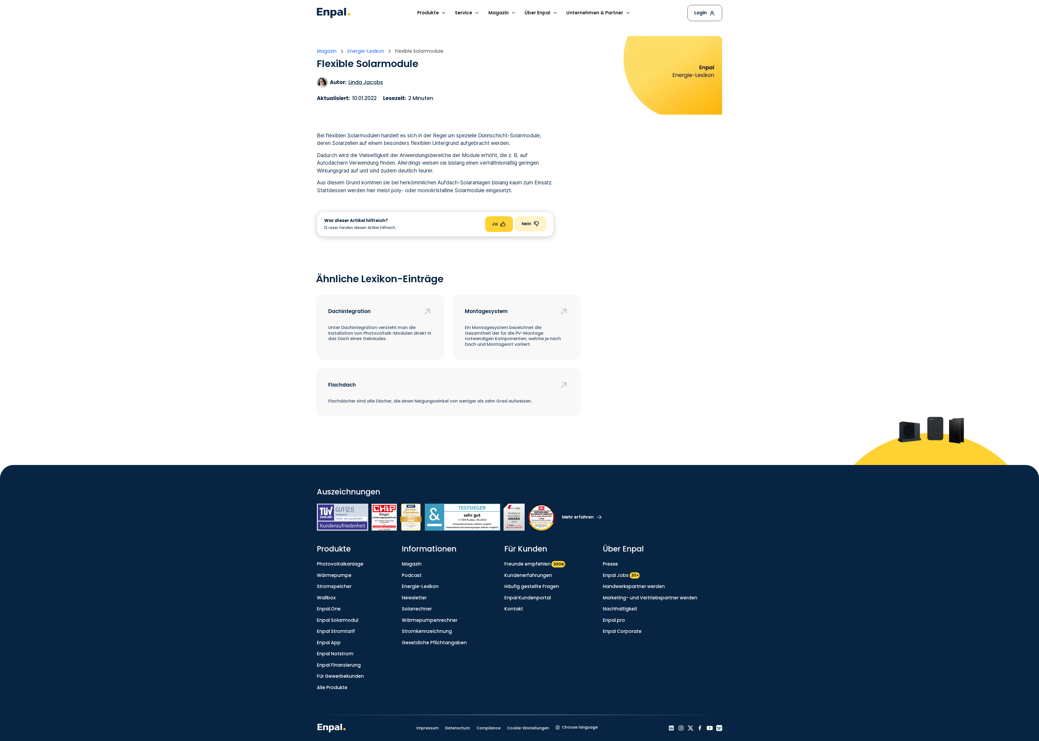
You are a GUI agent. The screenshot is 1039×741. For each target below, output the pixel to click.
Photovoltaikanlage (340, 564)
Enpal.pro (614, 620)
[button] (432, 12)
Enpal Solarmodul (337, 620)
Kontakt (513, 609)
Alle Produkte (332, 687)
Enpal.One (329, 609)
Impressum (427, 728)
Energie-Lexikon (420, 586)
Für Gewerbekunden (340, 676)
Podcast (412, 575)
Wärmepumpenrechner (430, 620)
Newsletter (414, 597)
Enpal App (329, 642)
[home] (333, 13)
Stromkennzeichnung (427, 631)
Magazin (412, 564)
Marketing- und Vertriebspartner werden (650, 597)
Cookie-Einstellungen (528, 728)
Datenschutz (457, 728)
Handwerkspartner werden (634, 586)
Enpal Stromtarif (336, 631)
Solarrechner (417, 609)
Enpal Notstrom (335, 653)
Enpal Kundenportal (527, 597)
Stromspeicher (334, 586)
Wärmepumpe (334, 575)
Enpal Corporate (622, 631)
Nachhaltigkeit (620, 609)
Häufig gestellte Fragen (531, 586)
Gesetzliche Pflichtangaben (434, 642)
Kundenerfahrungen (528, 575)
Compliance (488, 728)
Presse (610, 564)
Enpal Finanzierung (339, 665)
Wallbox (326, 597)
